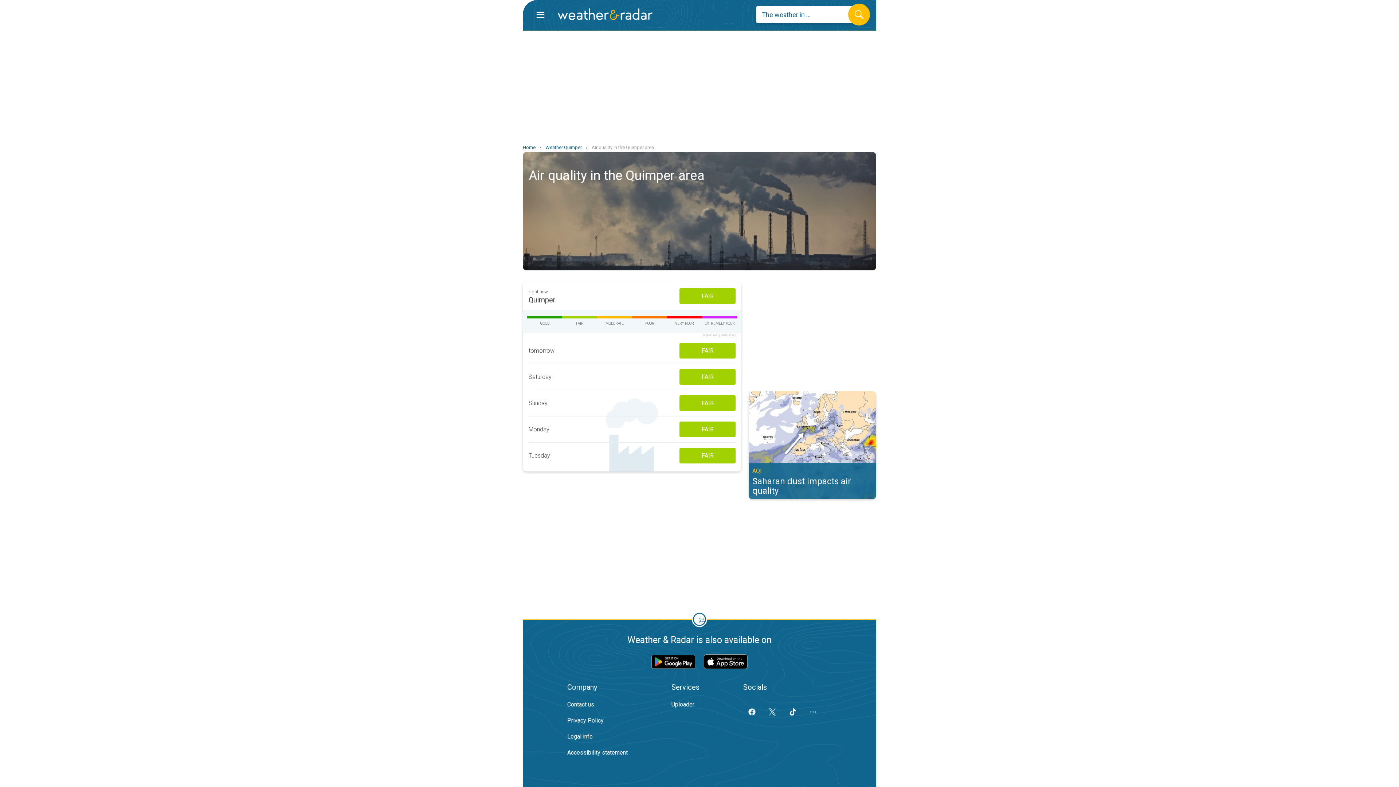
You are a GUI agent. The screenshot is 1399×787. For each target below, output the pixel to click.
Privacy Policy (585, 720)
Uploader (682, 704)
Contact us (580, 704)
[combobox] (807, 14)
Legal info (580, 736)
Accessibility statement (597, 752)
